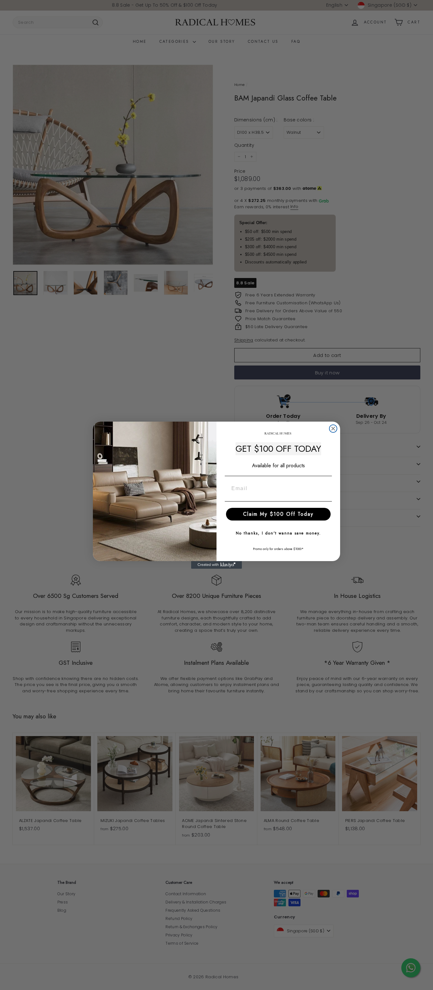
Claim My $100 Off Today (278, 514)
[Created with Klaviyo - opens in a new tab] (216, 565)
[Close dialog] (333, 428)
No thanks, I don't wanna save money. (278, 533)
